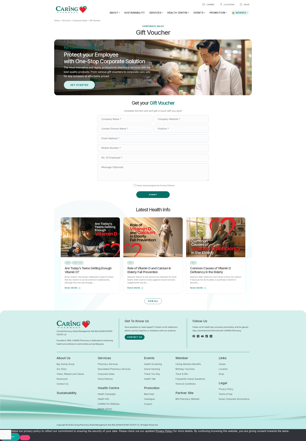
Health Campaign (107, 394)
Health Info (103, 399)
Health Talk (150, 378)
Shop (246, 4)
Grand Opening (152, 369)
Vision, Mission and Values (70, 374)
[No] (25, 437)
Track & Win (181, 374)
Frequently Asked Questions (190, 378)
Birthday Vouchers (185, 369)
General (68, 262)
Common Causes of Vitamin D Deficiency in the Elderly (210, 270)
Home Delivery (105, 378)
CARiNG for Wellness (108, 403)
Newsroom (62, 378)
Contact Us (62, 383)
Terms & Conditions (185, 383)
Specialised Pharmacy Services (114, 369)
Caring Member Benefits (188, 364)
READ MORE (71, 288)
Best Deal (149, 394)
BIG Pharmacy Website (187, 399)
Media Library (105, 408)
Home (57, 20)
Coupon (148, 403)
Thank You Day (152, 374)
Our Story (62, 369)
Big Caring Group (65, 364)
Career (210, 4)
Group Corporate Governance (234, 399)
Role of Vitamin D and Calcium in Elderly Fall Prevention (149, 270)
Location (229, 4)
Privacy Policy (226, 389)
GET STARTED (79, 85)
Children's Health (77, 262)
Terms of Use (225, 394)
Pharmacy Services (108, 364)
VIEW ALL (153, 301)
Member (241, 12)
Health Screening (153, 364)
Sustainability (134, 12)
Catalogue (149, 399)
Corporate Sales (79, 20)
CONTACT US (134, 337)
